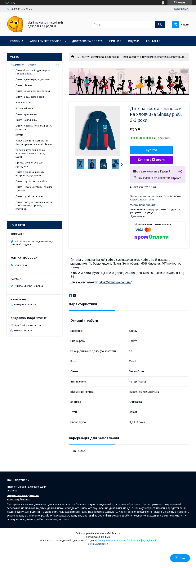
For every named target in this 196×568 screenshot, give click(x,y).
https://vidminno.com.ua (27, 325)
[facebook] (70, 296)
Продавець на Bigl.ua (98, 536)
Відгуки (133, 41)
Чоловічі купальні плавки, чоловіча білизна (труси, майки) (31, 153)
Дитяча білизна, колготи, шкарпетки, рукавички (30, 174)
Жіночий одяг (24, 102)
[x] (74, 296)
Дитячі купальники (26, 114)
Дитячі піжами (24, 85)
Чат (182, 558)
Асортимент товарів (45, 41)
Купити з (144, 159)
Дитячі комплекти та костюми (33, 91)
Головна (16, 41)
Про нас (115, 41)
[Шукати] (160, 24)
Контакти (153, 41)
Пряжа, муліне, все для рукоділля (29, 164)
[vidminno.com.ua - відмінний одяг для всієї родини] (15, 31)
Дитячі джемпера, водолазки (100, 56)
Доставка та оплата (87, 41)
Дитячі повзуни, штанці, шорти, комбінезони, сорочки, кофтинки (34, 205)
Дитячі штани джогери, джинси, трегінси (34, 189)
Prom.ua (116, 533)
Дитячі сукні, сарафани (29, 196)
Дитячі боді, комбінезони (30, 96)
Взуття (19, 134)
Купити (151, 150)
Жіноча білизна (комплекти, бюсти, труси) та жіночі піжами (34, 142)
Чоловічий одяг (25, 108)
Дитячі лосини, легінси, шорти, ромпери (34, 127)
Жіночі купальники (26, 120)
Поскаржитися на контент (111, 540)
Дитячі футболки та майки (31, 181)
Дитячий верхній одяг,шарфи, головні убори (33, 72)
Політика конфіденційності (141, 540)
